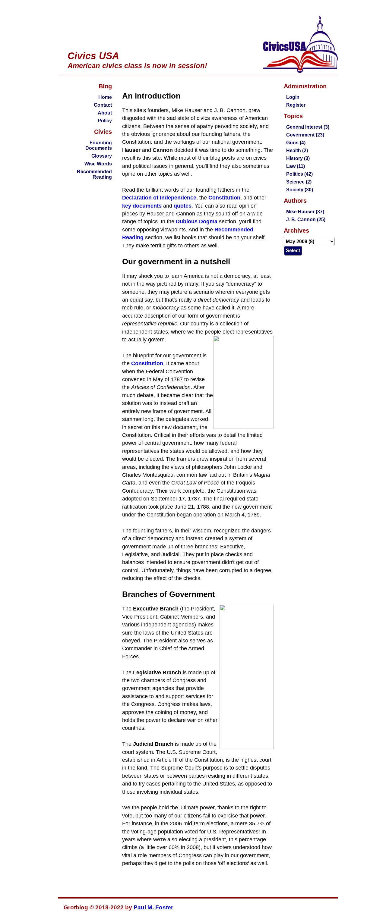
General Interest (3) (307, 127)
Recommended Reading (94, 174)
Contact (103, 105)
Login (292, 97)
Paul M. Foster (153, 907)
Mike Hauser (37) (305, 211)
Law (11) (295, 166)
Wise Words (98, 163)
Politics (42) (299, 174)
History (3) (298, 158)
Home (105, 97)
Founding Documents (98, 145)
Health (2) (297, 150)
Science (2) (299, 181)
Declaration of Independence (159, 198)
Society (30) (299, 189)
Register (295, 105)
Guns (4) (295, 142)
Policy (105, 120)
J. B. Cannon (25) (305, 219)
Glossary (101, 155)
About (105, 112)
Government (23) (305, 134)
